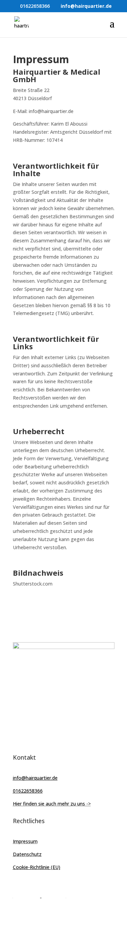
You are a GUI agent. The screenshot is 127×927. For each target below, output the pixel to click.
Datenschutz (27, 854)
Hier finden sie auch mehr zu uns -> (52, 803)
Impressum (25, 841)
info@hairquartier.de (35, 778)
